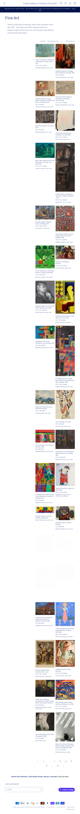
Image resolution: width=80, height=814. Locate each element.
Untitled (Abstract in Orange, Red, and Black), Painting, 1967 (65, 72)
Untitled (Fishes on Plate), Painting (63, 523)
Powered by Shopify (39, 807)
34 (58, 766)
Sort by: (42, 41)
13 (46, 766)
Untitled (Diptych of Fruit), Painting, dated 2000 (43, 517)
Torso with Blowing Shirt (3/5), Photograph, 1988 (44, 735)
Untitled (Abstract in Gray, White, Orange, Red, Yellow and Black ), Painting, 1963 (44, 100)
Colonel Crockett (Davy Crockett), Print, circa (42, 671)
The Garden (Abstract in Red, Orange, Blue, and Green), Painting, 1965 (64, 235)
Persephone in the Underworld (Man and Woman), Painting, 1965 (65, 453)
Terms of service (61, 807)
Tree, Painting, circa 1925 (63, 422)
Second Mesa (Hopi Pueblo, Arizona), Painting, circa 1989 (64, 703)
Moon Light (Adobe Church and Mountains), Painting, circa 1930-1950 (44, 162)
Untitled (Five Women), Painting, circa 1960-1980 (63, 582)
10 (60, 761)
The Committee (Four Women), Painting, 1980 (44, 446)
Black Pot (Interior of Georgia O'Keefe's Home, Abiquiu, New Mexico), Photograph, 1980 (65, 745)
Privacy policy (50, 807)
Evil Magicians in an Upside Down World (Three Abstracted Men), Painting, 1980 (65, 380)
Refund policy (71, 807)
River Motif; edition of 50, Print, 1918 (44, 126)
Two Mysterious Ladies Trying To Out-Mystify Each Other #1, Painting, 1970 (44, 496)
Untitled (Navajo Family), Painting (63, 670)
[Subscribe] (40, 789)
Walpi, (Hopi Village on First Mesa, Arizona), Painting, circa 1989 (44, 555)
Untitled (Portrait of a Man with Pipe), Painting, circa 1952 (45, 307)
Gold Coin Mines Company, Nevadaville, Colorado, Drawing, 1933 (64, 98)
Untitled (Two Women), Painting (63, 262)
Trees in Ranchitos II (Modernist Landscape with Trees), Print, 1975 (44, 61)
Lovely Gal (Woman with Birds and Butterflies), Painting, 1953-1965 (65, 630)
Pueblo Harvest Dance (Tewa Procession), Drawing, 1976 (64, 550)
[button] (4, 3)
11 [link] (66, 761)
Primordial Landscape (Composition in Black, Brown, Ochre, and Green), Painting (44, 701)
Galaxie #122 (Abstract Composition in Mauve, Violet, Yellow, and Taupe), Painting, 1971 (44, 593)
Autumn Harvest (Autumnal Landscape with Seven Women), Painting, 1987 (43, 619)
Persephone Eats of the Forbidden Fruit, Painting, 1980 (44, 342)
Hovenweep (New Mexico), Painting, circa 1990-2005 (63, 134)
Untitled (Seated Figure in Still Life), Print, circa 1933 (65, 317)
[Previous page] (37, 761)
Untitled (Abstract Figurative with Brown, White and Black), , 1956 (65, 196)
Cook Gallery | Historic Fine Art (25, 807)
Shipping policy (70, 809)
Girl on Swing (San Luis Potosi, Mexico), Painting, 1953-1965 (44, 271)
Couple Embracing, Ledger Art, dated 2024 (65, 489)
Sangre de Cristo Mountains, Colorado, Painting (44, 407)
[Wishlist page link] (61, 3)
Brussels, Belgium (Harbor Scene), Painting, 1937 (43, 223)
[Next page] (63, 765)
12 (71, 761)
